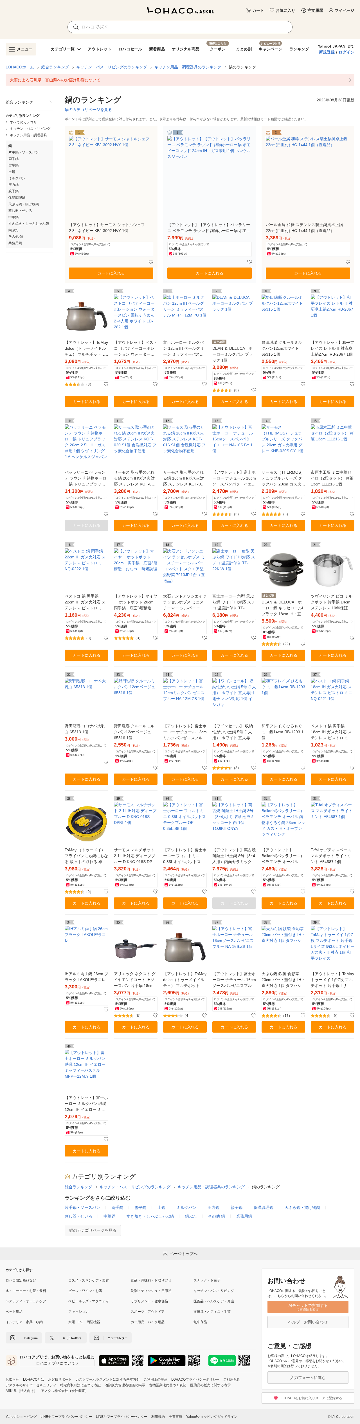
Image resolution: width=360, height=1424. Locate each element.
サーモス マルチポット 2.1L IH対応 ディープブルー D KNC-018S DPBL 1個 (135, 856)
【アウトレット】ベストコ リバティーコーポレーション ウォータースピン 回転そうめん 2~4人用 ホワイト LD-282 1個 (135, 348)
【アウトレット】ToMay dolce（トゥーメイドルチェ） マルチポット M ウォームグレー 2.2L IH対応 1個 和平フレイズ (184, 980)
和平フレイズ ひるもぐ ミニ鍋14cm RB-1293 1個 (282, 732)
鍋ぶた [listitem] (13, 230)
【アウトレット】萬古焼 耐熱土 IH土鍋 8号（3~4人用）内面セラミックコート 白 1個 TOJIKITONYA (234, 856)
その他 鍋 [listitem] (15, 237)
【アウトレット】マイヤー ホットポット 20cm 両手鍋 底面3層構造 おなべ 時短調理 (136, 602)
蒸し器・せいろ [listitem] (20, 211)
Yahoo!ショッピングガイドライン (211, 1416)
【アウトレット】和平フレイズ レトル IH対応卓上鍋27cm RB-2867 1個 (332, 348)
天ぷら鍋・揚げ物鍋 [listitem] (23, 204)
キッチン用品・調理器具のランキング (187, 67)
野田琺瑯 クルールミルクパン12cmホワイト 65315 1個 (282, 348)
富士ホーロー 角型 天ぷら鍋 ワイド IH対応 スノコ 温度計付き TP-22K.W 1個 (233, 602)
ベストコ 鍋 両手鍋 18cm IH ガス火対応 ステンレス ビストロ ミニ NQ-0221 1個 (331, 732)
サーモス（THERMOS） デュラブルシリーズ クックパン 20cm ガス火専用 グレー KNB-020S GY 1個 (283, 478)
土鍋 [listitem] (11, 172)
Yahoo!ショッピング (21, 1416)
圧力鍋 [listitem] (13, 185)
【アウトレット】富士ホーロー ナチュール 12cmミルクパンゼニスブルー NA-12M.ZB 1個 (185, 732)
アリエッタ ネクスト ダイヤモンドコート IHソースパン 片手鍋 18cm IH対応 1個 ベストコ (135, 980)
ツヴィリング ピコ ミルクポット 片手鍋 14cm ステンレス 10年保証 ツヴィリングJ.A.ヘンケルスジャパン (332, 602)
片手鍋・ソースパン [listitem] (23, 152)
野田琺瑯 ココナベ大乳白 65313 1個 (85, 729)
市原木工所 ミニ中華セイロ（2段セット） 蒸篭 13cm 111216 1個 (332, 478)
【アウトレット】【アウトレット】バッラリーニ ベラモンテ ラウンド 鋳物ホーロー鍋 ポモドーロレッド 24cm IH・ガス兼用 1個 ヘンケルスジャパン (209, 228)
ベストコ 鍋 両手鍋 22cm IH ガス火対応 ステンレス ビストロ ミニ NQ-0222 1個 (85, 602)
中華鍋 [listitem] (13, 217)
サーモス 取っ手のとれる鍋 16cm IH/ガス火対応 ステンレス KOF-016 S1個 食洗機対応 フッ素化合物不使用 (184, 478)
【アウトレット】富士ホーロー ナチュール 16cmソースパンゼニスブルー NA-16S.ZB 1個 (234, 980)
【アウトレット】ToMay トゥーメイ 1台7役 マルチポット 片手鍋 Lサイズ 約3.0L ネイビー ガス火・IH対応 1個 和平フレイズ (332, 980)
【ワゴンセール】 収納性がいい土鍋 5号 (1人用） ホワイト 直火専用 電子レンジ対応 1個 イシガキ (233, 732)
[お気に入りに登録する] (151, 262)
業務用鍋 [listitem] (15, 243)
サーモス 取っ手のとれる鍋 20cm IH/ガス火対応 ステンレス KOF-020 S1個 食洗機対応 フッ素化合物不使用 (135, 478)
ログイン (346, 52)
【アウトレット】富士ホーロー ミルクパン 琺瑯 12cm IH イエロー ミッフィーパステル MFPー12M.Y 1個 (86, 1104)
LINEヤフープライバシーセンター (121, 1416)
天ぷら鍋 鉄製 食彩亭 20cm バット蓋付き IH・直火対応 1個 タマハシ (283, 979)
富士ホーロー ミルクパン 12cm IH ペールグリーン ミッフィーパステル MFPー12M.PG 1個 (183, 348)
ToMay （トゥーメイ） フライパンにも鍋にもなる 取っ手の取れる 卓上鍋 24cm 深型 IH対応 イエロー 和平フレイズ (86, 856)
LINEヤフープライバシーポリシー (66, 1416)
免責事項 (175, 1416)
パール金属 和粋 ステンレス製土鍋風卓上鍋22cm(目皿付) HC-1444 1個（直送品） (304, 227)
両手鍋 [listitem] (13, 159)
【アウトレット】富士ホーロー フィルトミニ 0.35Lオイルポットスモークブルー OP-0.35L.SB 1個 (184, 856)
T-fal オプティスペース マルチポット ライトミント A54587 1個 (331, 856)
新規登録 (327, 52)
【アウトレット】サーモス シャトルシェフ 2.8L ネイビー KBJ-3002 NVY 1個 (107, 227)
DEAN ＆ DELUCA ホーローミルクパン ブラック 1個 (232, 354)
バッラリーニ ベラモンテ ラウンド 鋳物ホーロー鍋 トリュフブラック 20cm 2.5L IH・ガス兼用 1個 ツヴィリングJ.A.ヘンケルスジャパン (86, 478)
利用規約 (158, 1416)
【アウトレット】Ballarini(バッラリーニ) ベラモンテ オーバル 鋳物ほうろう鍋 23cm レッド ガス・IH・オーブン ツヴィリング (283, 856)
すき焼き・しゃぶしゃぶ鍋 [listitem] (28, 224)
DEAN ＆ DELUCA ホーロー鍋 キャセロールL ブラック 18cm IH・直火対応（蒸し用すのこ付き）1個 (283, 608)
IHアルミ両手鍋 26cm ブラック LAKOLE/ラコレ (86, 976)
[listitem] (180, 80)
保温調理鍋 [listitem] (16, 198)
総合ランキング (55, 67)
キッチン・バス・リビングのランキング (111, 67)
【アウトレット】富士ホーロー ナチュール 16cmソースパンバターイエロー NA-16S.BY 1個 (234, 478)
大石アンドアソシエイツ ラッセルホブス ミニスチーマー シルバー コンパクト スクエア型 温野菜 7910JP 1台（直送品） (184, 602)
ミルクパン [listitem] (16, 178)
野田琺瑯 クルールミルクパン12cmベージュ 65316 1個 (134, 732)
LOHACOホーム (20, 67)
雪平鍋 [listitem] (13, 165)
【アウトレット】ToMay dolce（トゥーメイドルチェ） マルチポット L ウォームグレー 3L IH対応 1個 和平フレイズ (86, 348)
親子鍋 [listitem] (13, 191)
